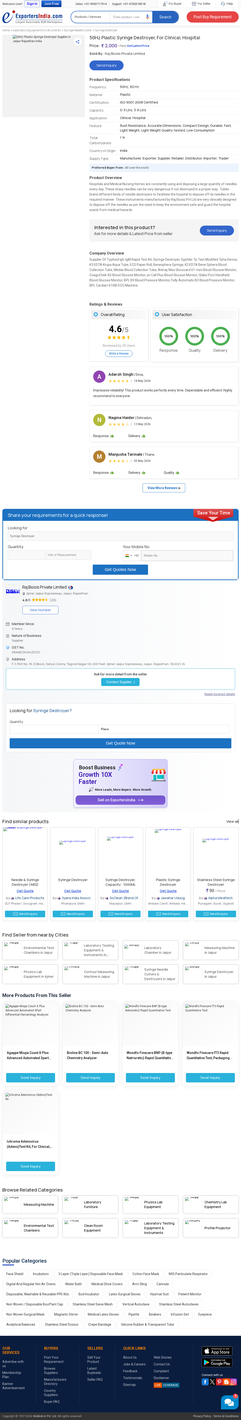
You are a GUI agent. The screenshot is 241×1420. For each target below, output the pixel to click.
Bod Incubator (89, 1294)
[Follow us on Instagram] (233, 1381)
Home (6, 30)
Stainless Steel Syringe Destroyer (216, 882)
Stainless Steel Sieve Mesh (93, 1304)
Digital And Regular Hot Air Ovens (31, 1284)
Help (229, 3)
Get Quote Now (120, 743)
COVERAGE (166, 1385)
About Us (130, 1357)
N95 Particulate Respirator (188, 1274)
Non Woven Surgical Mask (25, 1314)
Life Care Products (29, 898)
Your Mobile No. (136, 546)
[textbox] (68, 555)
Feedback (130, 1371)
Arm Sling (139, 1284)
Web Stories (163, 1357)
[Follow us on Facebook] (205, 1381)
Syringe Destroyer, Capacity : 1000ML (120, 882)
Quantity (16, 546)
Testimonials (132, 1378)
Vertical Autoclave (135, 1304)
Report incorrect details (220, 694)
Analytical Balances (20, 1324)
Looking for (18, 528)
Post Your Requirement (54, 1360)
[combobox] (131, 556)
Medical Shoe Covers (107, 1284)
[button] (147, 17)
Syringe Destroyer (106, 30)
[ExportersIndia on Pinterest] (219, 1381)
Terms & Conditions (226, 1416)
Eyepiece (205, 1314)
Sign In (32, 4)
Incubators (41, 1274)
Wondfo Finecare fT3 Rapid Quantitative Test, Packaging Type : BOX (208, 1056)
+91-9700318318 (128, 4)
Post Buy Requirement (213, 16)
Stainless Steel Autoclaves (179, 1304)
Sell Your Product (93, 1360)
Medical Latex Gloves (103, 1314)
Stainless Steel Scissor (62, 1324)
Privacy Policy (202, 1416)
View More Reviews (163, 488)
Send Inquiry (30, 1078)
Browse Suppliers (51, 1371)
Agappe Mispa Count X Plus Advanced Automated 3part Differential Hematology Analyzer (28, 1056)
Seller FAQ (95, 1379)
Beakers (155, 1314)
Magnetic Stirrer (66, 1314)
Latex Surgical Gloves (125, 1294)
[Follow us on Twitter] (212, 1381)
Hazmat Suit (159, 1294)
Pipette (134, 1314)
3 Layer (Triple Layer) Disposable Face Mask (90, 1274)
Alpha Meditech (220, 898)
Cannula (163, 1284)
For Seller (203, 3)
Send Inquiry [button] (106, 65)
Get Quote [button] (25, 891)
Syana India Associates (80, 898)
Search (165, 17)
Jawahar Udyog (173, 898)
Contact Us (162, 1364)
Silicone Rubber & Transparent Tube (147, 1324)
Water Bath (73, 1284)
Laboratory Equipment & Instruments (37, 30)
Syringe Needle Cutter (78, 30)
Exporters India (32, 17)
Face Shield (14, 1274)
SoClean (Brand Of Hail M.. (129, 898)
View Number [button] (40, 609)
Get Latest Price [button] (138, 46)
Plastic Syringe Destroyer (168, 882)
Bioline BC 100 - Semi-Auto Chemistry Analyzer (87, 1055)
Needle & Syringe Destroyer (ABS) (25, 882)
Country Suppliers (51, 1393)
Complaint (161, 1371)
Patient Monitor (189, 1294)
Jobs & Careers (134, 1364)
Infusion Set (180, 1314)
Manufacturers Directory (55, 1382)
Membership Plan (11, 1375)
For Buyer (174, 3)
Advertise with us (13, 1364)
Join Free (51, 4)
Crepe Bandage (99, 1324)
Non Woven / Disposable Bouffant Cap (34, 1304)
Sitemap (129, 1385)
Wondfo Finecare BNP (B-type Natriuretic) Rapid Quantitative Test (150, 1056)
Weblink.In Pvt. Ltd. (45, 1416)
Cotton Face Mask (146, 1274)
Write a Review (119, 353)
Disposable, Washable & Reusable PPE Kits (37, 1294)
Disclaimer (161, 1378)
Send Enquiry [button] (28, 914)
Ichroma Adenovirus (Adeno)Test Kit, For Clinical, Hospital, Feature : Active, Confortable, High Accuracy (28, 1144)
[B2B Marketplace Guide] (226, 1381)
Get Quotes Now (120, 569)
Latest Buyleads (94, 1371)
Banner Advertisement (13, 1386)
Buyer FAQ (52, 1402)
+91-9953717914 (91, 4)
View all (232, 821)
